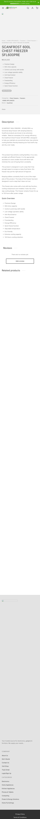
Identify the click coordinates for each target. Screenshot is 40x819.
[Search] (28, 8)
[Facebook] (7, 109)
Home (3, 40)
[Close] (38, 2)
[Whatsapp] (26, 747)
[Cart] (37, 8)
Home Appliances (7, 785)
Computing (5, 796)
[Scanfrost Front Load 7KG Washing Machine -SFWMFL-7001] (29, 345)
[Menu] (3, 8)
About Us (5, 755)
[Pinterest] (14, 109)
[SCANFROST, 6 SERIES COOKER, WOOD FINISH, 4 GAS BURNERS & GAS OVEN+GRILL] (10, 497)
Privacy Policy (20, 814)
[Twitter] (13, 747)
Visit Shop (5, 766)
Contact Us (5, 763)
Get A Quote (6, 759)
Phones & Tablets (7, 792)
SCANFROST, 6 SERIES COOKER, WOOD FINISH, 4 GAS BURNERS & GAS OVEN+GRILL (10, 571)
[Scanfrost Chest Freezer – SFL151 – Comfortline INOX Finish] (10, 345)
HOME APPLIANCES (13, 40)
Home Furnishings (8, 803)
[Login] (32, 8)
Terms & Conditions (20, 817)
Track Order (6, 770)
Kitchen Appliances (8, 788)
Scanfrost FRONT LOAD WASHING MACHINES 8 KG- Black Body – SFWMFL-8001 (28, 571)
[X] (11, 109)
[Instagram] (18, 747)
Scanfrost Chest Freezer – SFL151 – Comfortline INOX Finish (10, 419)
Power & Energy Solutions (10, 799)
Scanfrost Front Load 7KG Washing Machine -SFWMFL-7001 (29, 419)
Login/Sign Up (6, 773)
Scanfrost (10, 103)
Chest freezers (31, 40)
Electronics (5, 781)
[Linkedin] (22, 747)
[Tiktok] (31, 747)
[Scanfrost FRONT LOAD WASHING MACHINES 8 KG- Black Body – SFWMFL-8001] (29, 497)
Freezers (22, 40)
